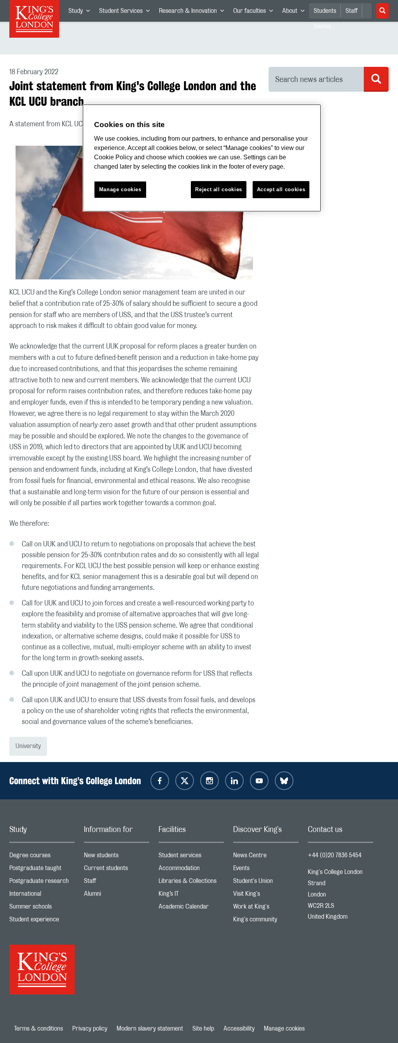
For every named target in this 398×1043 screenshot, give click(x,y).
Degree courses (42, 857)
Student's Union (265, 883)
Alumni (116, 895)
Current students (116, 870)
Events (265, 870)
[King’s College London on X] (184, 780)
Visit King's (265, 895)
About (295, 12)
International (42, 895)
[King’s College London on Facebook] (159, 780)
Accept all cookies (281, 189)
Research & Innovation (194, 12)
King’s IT (191, 895)
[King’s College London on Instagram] (209, 780)
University (28, 746)
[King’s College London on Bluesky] (284, 780)
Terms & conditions (38, 1029)
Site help (203, 1029)
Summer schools (42, 908)
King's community (265, 921)
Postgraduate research (42, 883)
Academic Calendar (191, 908)
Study (81, 12)
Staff (352, 11)
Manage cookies (284, 1029)
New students (116, 857)
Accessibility (239, 1029)
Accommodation (191, 870)
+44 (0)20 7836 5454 (334, 855)
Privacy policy (89, 1029)
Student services (191, 857)
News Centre (265, 857)
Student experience (42, 921)
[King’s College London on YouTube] (259, 780)
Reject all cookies (218, 189)
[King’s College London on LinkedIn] (234, 780)
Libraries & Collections (191, 883)
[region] (201, 158)
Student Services (126, 12)
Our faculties (255, 12)
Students (325, 11)
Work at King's (265, 908)
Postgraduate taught (42, 870)
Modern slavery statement (150, 1029)
